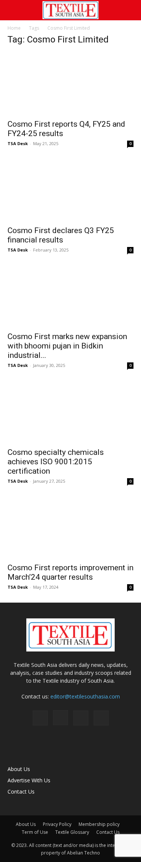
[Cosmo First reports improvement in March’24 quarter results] (70, 527)
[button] (13, 10)
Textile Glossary (72, 832)
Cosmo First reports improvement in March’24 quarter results (70, 572)
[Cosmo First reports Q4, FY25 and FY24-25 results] (70, 84)
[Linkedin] (80, 718)
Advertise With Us (29, 780)
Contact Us (21, 791)
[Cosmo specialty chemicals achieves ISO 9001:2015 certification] (70, 411)
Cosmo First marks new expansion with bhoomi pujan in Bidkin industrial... (67, 346)
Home (14, 28)
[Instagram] (60, 717)
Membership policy (99, 824)
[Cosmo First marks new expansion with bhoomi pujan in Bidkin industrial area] (70, 296)
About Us (19, 769)
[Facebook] (40, 718)
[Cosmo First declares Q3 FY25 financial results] (70, 190)
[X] (101, 718)
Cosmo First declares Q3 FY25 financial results (61, 235)
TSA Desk (18, 143)
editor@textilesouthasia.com (85, 696)
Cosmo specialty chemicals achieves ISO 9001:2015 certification (56, 462)
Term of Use (35, 832)
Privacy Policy (57, 824)
